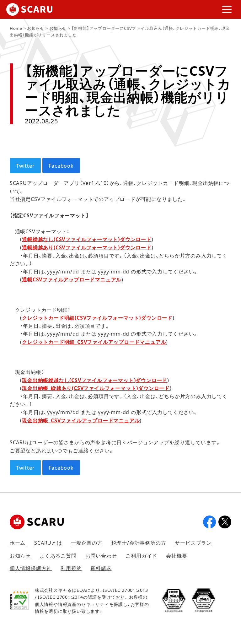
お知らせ (20, 555)
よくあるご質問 (58, 555)
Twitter (25, 165)
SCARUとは (48, 542)
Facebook (61, 165)
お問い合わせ (101, 555)
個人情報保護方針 (31, 568)
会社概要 (176, 555)
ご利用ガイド (141, 555)
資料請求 (100, 568)
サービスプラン (193, 542)
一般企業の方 (87, 542)
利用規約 (71, 568)
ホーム (17, 542)
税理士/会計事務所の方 (138, 542)
